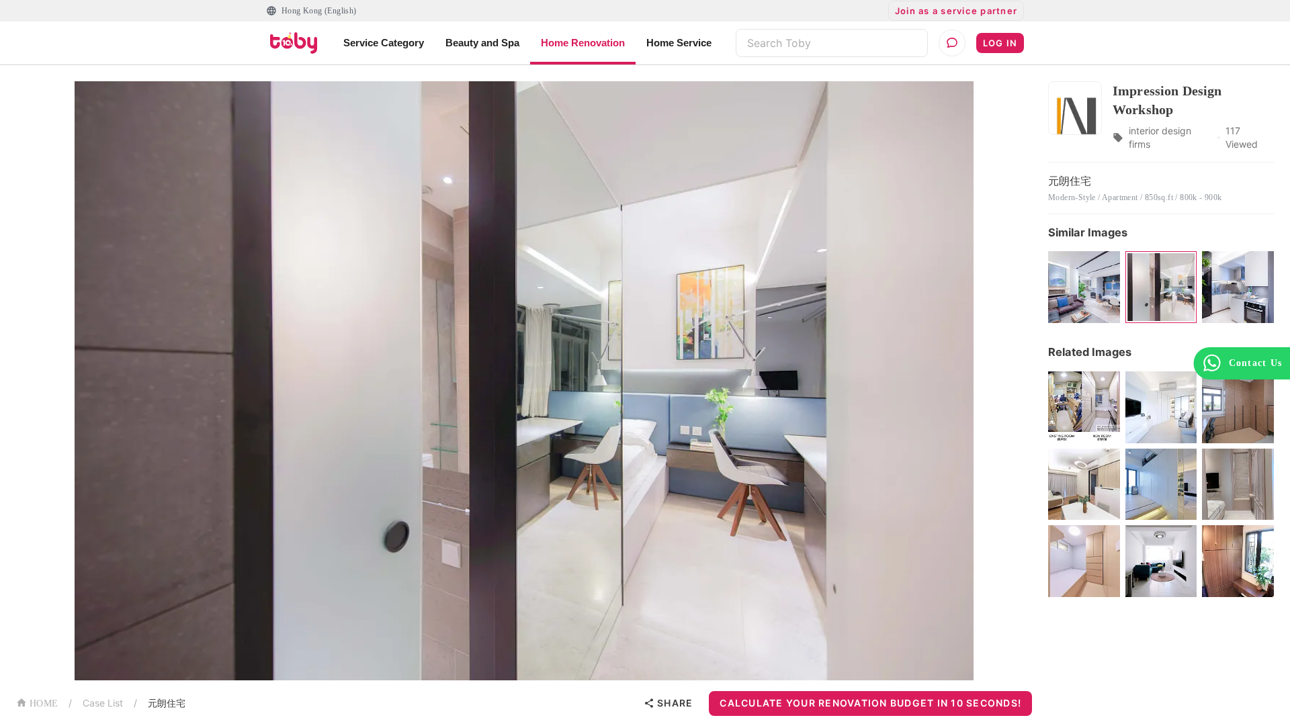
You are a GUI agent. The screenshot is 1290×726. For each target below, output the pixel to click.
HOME (44, 703)
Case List (103, 703)
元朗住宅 (166, 703)
